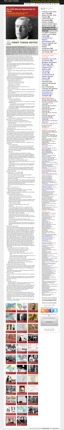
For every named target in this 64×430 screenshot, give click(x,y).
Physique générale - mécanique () (48, 260)
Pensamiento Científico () (48, 124)
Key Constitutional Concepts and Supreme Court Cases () (49, 88)
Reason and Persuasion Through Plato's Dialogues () (49, 139)
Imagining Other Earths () (46, 251)
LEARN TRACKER (45, 428)
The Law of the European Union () (48, 272)
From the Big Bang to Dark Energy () (48, 276)
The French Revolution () (47, 80)
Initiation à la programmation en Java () (49, 173)
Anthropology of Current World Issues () (49, 242)
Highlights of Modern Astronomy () (48, 181)
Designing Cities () (46, 161)
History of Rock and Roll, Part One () (49, 170)
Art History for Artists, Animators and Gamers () (50, 200)
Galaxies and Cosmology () (47, 198)
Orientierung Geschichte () (47, 165)
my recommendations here (49, 300)
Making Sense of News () (46, 225)
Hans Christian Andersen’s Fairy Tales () (49, 234)
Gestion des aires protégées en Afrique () (49, 186)
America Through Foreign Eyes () (48, 294)
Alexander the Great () (48, 108)
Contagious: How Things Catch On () (48, 282)
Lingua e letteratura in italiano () (47, 185)
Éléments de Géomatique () (47, 270)
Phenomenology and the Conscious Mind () (48, 116)
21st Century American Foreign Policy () (49, 271)
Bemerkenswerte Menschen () (47, 290)
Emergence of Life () (46, 156)
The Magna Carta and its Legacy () (48, 268)
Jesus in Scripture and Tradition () (49, 44)
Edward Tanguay (15, 15)
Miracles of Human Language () (47, 231)
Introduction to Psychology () (49, 130)
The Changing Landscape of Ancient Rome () (50, 184)
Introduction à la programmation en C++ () (49, 187)
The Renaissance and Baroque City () (48, 216)
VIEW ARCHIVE (49, 321)
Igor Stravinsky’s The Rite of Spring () (48, 209)
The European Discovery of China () (48, 191)
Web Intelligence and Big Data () (47, 255)
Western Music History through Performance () (49, 99)
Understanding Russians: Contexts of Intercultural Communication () (48, 193)
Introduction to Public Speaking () (49, 157)
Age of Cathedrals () (45, 288)
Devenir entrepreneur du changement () (49, 168)
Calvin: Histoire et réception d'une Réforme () (48, 67)
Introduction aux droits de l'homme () (49, 59)
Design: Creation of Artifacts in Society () (49, 273)
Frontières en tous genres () (47, 238)
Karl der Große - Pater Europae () (49, 135)
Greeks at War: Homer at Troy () (50, 123)
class (28, 15)
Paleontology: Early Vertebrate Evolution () (50, 164)
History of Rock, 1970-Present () (49, 16)
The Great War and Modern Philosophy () (49, 106)
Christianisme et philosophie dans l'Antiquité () (47, 93)
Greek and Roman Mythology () (47, 110)
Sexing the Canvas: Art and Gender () (49, 51)
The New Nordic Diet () (46, 266)
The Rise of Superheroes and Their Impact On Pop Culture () (50, 103)
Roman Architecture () (47, 47)
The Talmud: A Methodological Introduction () (49, 207)
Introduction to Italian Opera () (47, 227)
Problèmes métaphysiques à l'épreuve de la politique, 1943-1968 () (49, 160)
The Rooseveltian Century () (48, 134)
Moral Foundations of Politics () (47, 222)
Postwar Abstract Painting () (47, 179)
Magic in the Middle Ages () (47, 226)
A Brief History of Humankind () (47, 19)
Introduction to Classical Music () (47, 199)
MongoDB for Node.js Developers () (47, 126)
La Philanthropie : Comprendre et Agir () (49, 180)
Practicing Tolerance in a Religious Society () (50, 258)
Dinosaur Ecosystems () (46, 248)
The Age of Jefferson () (46, 269)
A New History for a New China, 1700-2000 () (50, 267)
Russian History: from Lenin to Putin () (48, 201)
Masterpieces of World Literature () (47, 118)
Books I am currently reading (49, 302)
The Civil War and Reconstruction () (48, 247)
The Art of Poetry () (45, 291)
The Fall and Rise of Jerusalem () (48, 196)
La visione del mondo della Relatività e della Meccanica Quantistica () (50, 175)
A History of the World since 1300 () (49, 12)
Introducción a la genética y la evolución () (49, 244)
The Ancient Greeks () (46, 72)
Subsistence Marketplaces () (47, 259)
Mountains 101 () (45, 221)
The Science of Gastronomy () (47, 197)
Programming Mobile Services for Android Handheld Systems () (49, 278)
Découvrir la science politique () (47, 188)
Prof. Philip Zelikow (10, 14)
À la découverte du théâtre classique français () (48, 76)
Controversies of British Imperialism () (48, 289)
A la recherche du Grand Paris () (47, 265)
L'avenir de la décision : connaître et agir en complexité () (49, 148)
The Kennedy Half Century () (48, 158)
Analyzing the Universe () (46, 177)
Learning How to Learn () (46, 252)
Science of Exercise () (46, 212)
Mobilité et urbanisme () (46, 223)
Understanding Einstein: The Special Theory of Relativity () (49, 150)
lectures (31, 15)
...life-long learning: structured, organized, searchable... (44, 1)
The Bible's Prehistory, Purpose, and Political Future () (49, 34)
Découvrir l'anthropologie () (47, 178)
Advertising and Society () (46, 295)
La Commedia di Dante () (46, 169)
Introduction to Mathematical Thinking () (49, 224)
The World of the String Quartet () (47, 208)
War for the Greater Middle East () (49, 155)
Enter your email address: (49, 318)
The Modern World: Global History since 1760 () (49, 29)
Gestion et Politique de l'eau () (47, 236)
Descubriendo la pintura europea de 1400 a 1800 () (49, 55)
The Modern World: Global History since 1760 (17, 13)
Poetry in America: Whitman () (47, 243)
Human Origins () (45, 230)
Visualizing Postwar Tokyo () (47, 217)
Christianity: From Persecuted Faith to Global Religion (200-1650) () (49, 287)
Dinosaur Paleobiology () (47, 152)
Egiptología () (46, 97)
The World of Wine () (45, 202)
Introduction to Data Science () (47, 274)
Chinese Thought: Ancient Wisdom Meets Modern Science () (49, 24)
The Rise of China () (45, 215)
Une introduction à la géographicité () (48, 237)
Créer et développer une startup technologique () (47, 240)
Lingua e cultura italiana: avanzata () (47, 146)
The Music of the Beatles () (47, 176)
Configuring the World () (46, 275)
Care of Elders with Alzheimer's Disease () (49, 281)
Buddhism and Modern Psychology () (49, 63)
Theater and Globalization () (47, 235)
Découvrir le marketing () (46, 241)
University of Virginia (19, 14)
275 (53, 304)
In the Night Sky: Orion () (46, 218)
